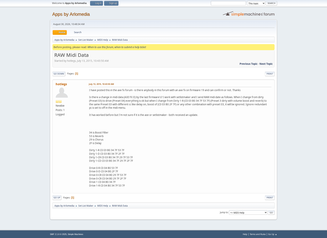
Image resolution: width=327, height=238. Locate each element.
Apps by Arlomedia (71, 14)
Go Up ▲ (272, 234)
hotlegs (61, 84)
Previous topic (249, 64)
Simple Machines (75, 234)
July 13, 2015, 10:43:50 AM (101, 84)
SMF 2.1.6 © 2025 (58, 234)
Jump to (224, 212)
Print (270, 73)
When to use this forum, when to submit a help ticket (116, 47)
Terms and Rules (258, 234)
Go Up (57, 197)
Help (245, 234)
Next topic (266, 64)
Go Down (59, 73)
